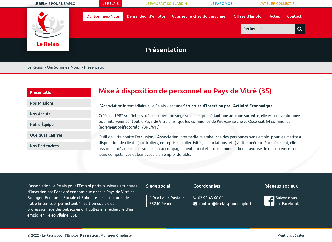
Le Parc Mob (221, 4)
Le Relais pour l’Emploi (71, 186)
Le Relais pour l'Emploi (55, 4)
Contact (294, 16)
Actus (275, 16)
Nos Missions (42, 103)
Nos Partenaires (44, 146)
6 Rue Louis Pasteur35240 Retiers (166, 201)
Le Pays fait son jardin (166, 4)
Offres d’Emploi (248, 16)
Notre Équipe (42, 124)
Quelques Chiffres (46, 135)
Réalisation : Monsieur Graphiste (106, 235)
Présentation (41, 92)
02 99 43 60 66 (211, 198)
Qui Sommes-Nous (103, 16)
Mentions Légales (291, 235)
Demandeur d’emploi (146, 16)
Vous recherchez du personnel (199, 16)
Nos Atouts (40, 114)
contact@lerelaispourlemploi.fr (226, 203)
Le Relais (111, 4)
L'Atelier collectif (277, 4)
